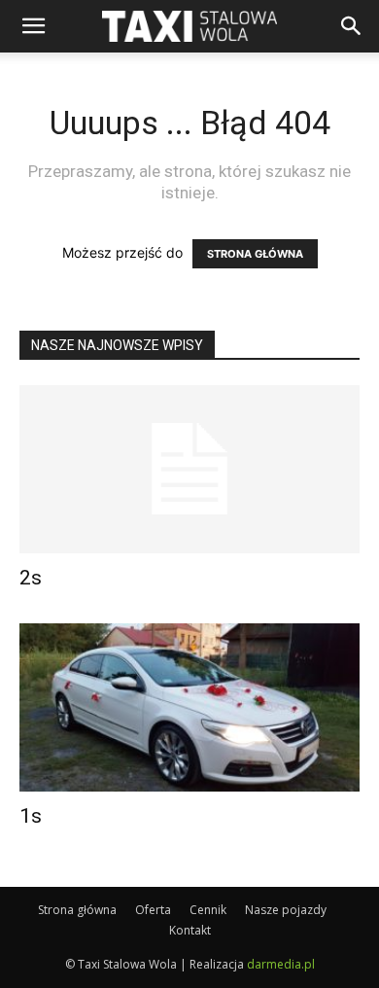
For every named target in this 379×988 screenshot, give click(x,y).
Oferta (153, 909)
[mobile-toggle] (33, 26)
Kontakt (190, 930)
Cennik (208, 909)
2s (30, 577)
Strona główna (77, 909)
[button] (352, 26)
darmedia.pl (281, 964)
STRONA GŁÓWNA (255, 254)
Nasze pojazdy (286, 909)
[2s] (189, 469)
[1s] (189, 707)
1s (30, 816)
